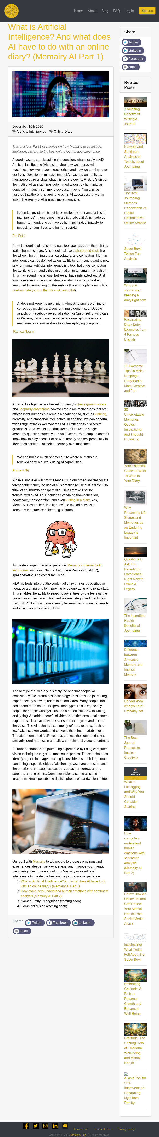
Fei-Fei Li (19, 235)
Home (78, 11)
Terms (102, 1129)
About (92, 11)
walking (100, 414)
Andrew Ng (20, 470)
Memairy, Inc (78, 1134)
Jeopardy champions (34, 409)
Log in (129, 11)
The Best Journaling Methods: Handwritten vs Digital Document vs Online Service (135, 208)
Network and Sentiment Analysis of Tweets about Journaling (134, 156)
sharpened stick (87, 250)
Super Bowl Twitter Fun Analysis (132, 253)
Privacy (126, 1129)
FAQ (116, 11)
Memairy (39, 861)
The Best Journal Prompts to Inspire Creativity (132, 747)
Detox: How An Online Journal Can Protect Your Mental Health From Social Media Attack (135, 909)
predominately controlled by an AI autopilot (43, 290)
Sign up (147, 10)
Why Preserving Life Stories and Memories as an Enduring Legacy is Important (135, 522)
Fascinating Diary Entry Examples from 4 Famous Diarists (135, 329)
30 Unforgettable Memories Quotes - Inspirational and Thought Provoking (134, 424)
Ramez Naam (23, 331)
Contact (80, 1129)
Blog (104, 11)
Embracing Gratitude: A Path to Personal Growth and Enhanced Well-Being (132, 998)
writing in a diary (78, 500)
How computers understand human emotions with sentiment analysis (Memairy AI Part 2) (134, 853)
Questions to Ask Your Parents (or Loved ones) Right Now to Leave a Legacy (133, 574)
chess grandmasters (91, 404)
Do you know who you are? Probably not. (134, 706)
